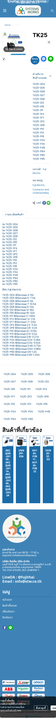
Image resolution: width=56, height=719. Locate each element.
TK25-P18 (41, 404)
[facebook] (4, 627)
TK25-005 (27, 374)
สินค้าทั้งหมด (9, 606)
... (14, 25)
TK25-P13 (25, 404)
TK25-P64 (10, 419)
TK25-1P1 (25, 389)
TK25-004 (10, 374)
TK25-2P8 (43, 396)
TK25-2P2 (26, 396)
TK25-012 (43, 381)
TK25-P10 (9, 404)
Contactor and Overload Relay (41, 191)
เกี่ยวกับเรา (8, 611)
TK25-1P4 (41, 389)
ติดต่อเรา (35, 60)
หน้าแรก (7, 600)
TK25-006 (44, 374)
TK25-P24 (10, 411)
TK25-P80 (27, 419)
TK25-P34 (27, 411)
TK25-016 (9, 389)
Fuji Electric (39, 185)
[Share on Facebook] (44, 203)
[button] (52, 10)
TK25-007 (10, 381)
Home (7, 25)
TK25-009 (27, 381)
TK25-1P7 (9, 396)
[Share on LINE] (48, 203)
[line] (10, 627)
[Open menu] (5, 10)
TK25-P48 (44, 411)
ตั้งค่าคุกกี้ (41, 708)
